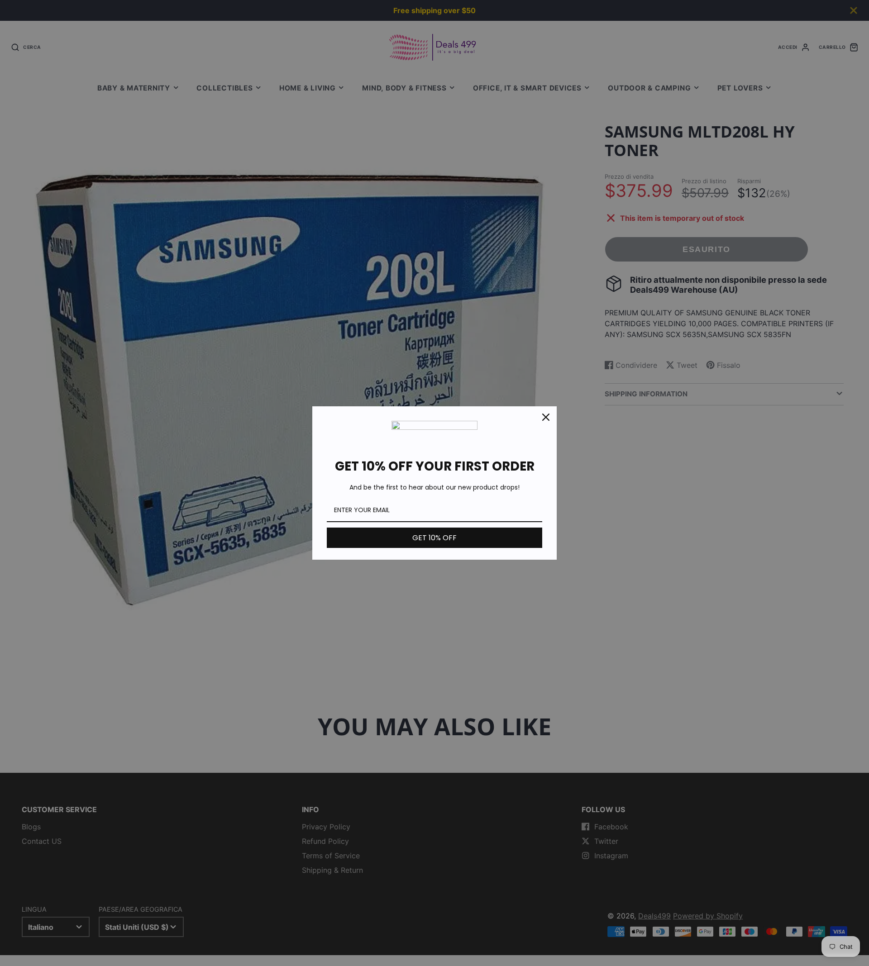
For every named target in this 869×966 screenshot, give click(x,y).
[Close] (546, 417)
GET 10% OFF (434, 538)
